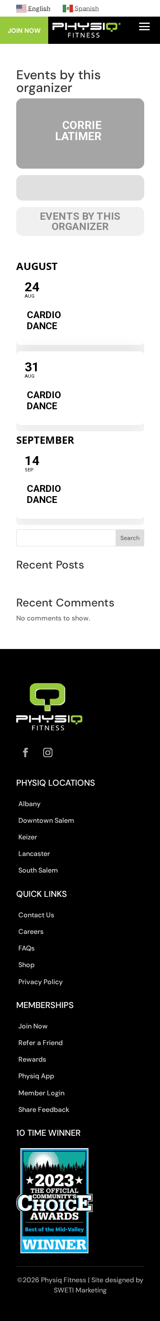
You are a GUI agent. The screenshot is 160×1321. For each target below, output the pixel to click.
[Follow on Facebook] (25, 752)
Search (130, 538)
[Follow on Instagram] (47, 752)
